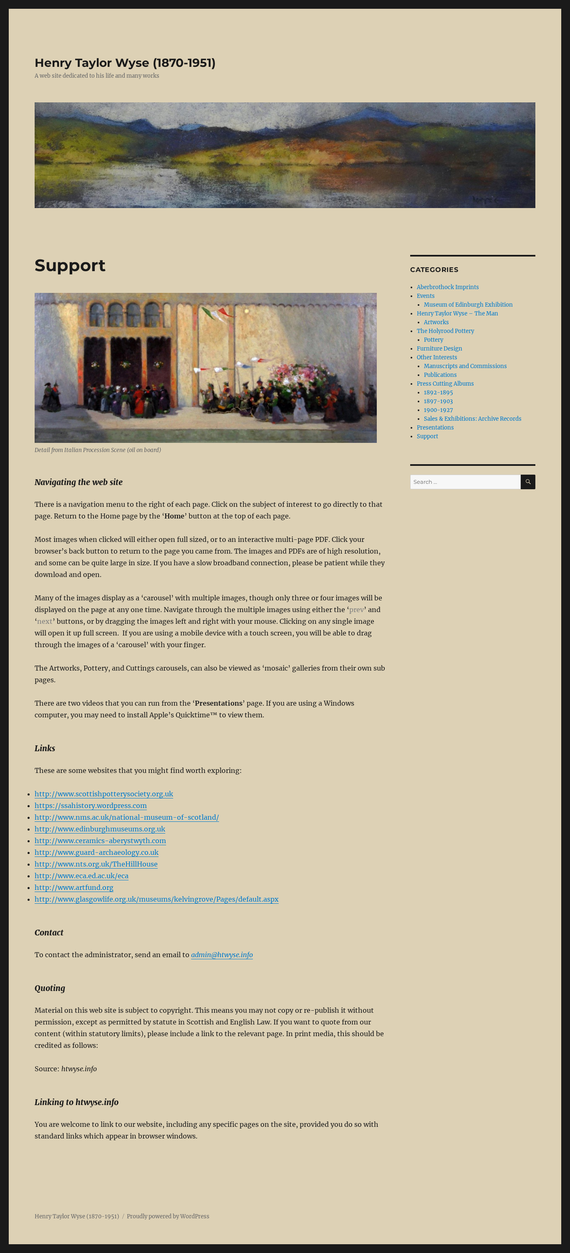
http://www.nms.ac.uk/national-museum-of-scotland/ (127, 817)
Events (426, 296)
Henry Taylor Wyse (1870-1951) (125, 63)
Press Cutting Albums (445, 383)
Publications (440, 375)
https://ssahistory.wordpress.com (91, 805)
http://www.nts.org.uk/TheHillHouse (96, 864)
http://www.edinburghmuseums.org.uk (100, 829)
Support (427, 436)
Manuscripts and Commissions (465, 366)
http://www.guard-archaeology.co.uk (97, 852)
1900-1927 (438, 410)
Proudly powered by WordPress (168, 1216)
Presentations (435, 427)
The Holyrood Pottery (445, 331)
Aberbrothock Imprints (448, 287)
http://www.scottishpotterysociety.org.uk (104, 794)
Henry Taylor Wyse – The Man (457, 313)
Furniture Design (439, 348)
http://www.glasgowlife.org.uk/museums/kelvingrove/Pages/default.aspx (157, 899)
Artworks (436, 322)
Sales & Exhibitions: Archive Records (473, 418)
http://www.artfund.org (74, 887)
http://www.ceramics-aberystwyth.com (100, 840)
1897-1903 (438, 401)
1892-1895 (438, 392)
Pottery (433, 339)
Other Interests (437, 357)
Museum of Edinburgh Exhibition (468, 304)
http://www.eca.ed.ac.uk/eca (82, 876)
